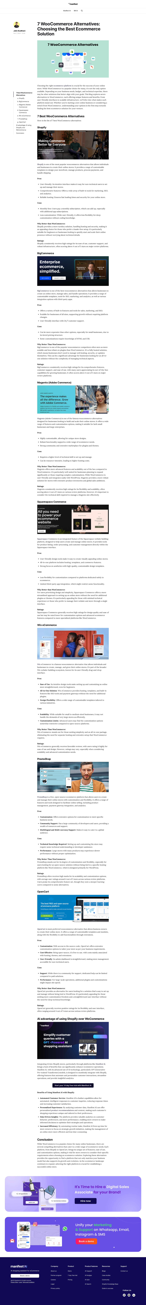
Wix (39, 664)
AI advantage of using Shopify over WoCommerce (23, 127)
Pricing (70, 1279)
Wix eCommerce (25, 116)
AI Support (88, 1271)
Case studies (106, 1275)
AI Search (88, 1284)
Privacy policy (55, 1288)
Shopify (21, 98)
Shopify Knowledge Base (110, 1284)
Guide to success (107, 1288)
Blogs (104, 1271)
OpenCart (22, 122)
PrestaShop (23, 119)
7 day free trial (72, 1275)
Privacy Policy (14, 1282)
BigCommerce (24, 101)
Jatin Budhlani (19, 31)
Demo (70, 1271)
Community (105, 1279)
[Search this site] (81, 10)
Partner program (56, 1275)
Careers (53, 1279)
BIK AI (76, 10)
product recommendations (62, 1110)
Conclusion (20, 133)
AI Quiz (87, 1279)
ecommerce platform (62, 86)
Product (71, 1266)
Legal (20, 1282)
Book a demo (86, 1241)
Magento (41, 418)
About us (54, 1271)
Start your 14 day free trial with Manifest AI (73, 1085)
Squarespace (42, 539)
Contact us (124, 1271)
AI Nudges (88, 1275)
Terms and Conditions (28, 1282)
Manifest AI (67, 10)
